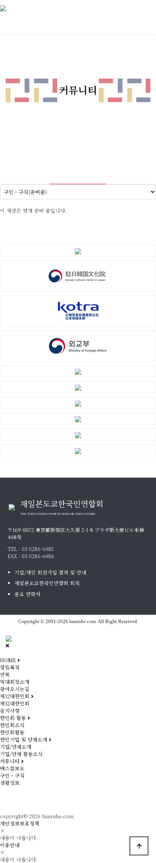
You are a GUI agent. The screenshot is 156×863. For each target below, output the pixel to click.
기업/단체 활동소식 (21, 753)
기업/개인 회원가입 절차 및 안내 (50, 572)
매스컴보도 (12, 768)
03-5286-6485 (38, 548)
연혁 (5, 674)
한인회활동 (12, 732)
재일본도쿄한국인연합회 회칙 (47, 583)
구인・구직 (12, 775)
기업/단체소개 (15, 746)
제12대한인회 (15, 703)
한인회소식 (12, 725)
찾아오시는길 (15, 689)
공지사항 (10, 710)
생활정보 (10, 782)
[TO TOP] (138, 845)
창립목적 (10, 667)
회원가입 (50, 800)
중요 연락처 (27, 594)
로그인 (15, 800)
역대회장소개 (15, 681)
